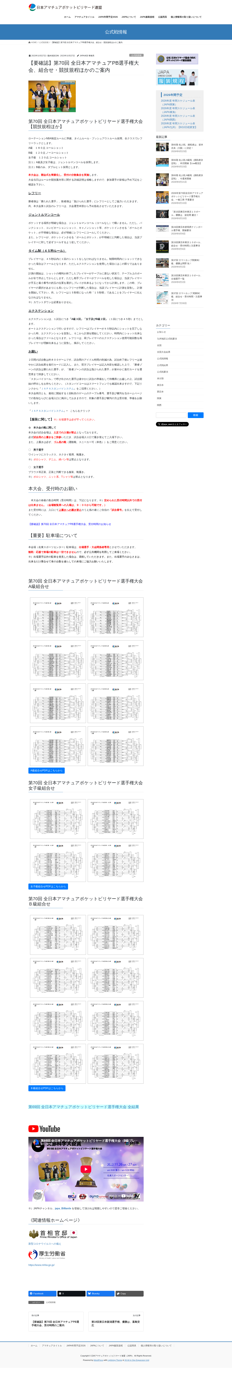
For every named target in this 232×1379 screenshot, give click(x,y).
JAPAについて (97, 1345)
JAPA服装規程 (116, 1345)
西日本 (160, 391)
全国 (159, 345)
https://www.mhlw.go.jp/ (41, 1265)
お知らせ (161, 332)
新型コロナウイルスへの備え (44, 1243)
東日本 (160, 385)
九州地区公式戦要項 (167, 338)
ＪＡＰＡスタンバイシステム (57, 388)
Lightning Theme (115, 1360)
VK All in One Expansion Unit (136, 1360)
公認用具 (131, 1345)
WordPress (98, 1360)
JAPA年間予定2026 (76, 1345)
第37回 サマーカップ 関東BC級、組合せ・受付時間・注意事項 (186, 296)
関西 (159, 405)
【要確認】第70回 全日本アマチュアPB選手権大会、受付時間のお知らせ (69, 524)
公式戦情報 (136, 55)
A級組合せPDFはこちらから (46, 770)
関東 (159, 398)
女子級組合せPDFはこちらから (48, 886)
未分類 (160, 378)
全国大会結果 (163, 352)
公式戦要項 (162, 372)
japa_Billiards (63, 1208)
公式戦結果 (162, 365)
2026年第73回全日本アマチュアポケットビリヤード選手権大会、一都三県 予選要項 (187, 196)
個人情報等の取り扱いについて (156, 1345)
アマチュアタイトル (52, 1345)
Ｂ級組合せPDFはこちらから (46, 1088)
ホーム (34, 1345)
